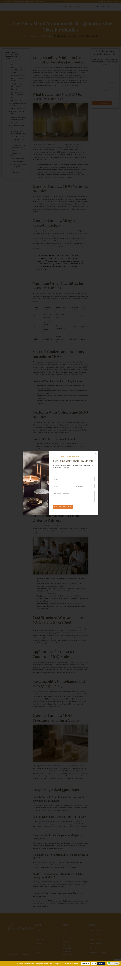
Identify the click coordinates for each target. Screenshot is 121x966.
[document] (60, 483)
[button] (95, 454)
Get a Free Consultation (62, 507)
